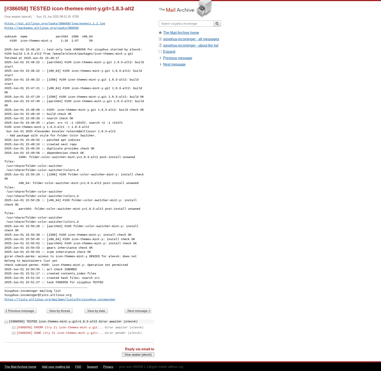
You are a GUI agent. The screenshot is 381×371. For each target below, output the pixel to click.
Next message (137, 310)
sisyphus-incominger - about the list (190, 45)
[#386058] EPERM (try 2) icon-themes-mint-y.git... (60, 327)
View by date (96, 310)
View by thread (59, 310)
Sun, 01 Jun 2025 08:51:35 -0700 (57, 16)
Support (92, 366)
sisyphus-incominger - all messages (191, 39)
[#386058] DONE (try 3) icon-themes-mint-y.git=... (60, 333)
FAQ (78, 366)
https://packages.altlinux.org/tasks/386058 (41, 28)
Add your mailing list (56, 366)
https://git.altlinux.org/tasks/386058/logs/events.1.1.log (54, 23)
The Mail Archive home (181, 33)
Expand (169, 51)
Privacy (108, 366)
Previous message (21, 310)
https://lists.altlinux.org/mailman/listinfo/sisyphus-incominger (60, 299)
